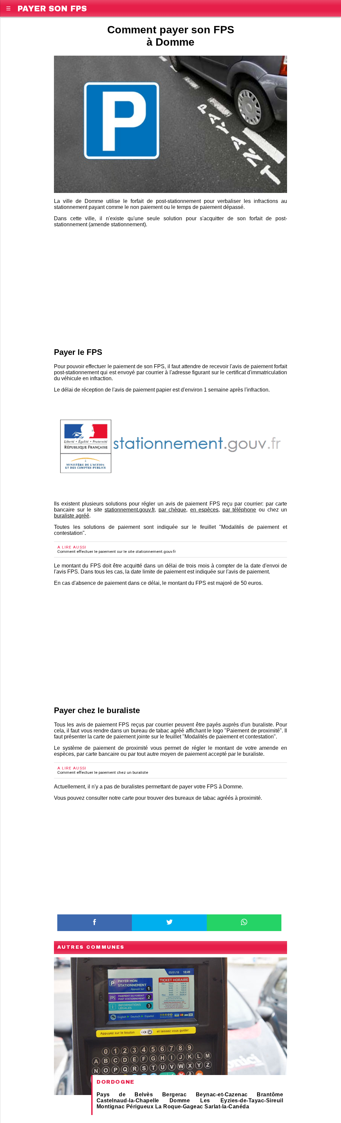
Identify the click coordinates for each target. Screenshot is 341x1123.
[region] (170, 286)
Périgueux (140, 1106)
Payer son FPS (52, 7)
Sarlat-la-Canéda (226, 1106)
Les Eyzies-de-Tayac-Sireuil (241, 1100)
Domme (180, 1100)
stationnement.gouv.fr (130, 510)
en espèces (204, 510)
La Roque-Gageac (179, 1106)
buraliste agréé (71, 516)
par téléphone (239, 510)
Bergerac (174, 1094)
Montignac (111, 1106)
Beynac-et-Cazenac (222, 1094)
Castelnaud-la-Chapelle (128, 1100)
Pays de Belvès (125, 1094)
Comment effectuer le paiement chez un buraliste (102, 772)
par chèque (172, 510)
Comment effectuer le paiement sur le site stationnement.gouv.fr (116, 551)
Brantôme (270, 1094)
